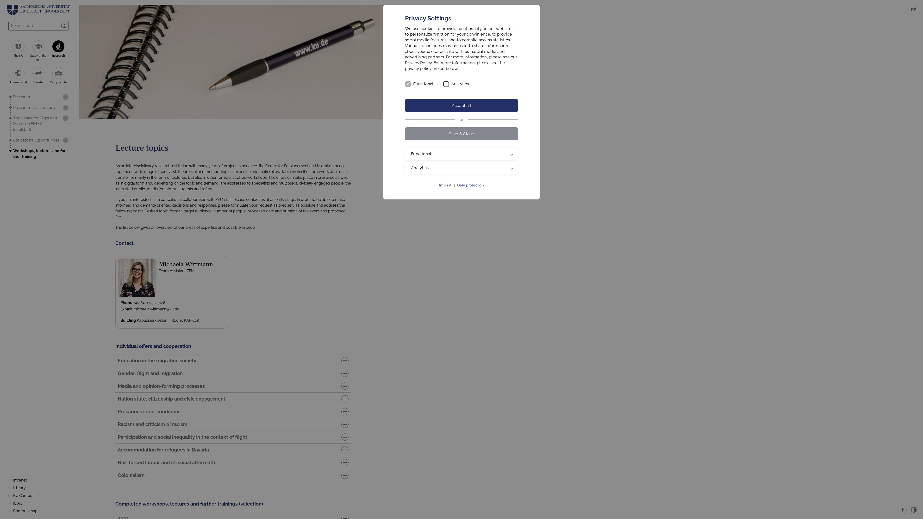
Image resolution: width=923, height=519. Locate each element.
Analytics (460, 83)
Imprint (445, 185)
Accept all (461, 105)
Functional (423, 83)
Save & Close (461, 133)
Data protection (470, 185)
